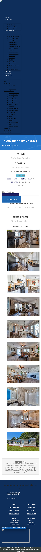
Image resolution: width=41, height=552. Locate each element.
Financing (8, 73)
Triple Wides (12, 28)
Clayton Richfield (13, 38)
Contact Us (8, 75)
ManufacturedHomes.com (20, 549)
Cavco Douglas (13, 42)
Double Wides (13, 27)
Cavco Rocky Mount (14, 46)
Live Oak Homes (13, 52)
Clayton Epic (12, 40)
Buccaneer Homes (14, 36)
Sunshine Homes (13, 54)
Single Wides (12, 25)
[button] (20, 191)
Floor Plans (8, 19)
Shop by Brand (9, 30)
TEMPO (11, 60)
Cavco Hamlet (13, 44)
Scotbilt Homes (13, 67)
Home (7, 17)
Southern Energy (13, 69)
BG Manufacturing (14, 65)
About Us (8, 71)
